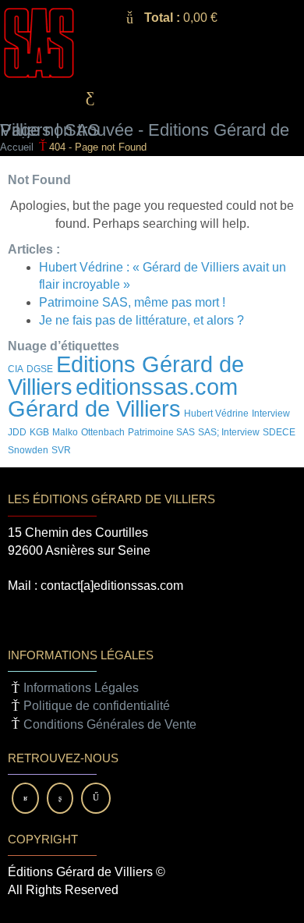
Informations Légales (81, 687)
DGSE (40, 369)
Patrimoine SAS (161, 432)
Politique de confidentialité (96, 705)
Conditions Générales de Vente (109, 724)
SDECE (279, 432)
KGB (39, 432)
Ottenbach (103, 432)
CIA (15, 369)
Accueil (17, 147)
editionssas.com (157, 386)
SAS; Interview (229, 432)
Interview (271, 413)
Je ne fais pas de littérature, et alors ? (141, 320)
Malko (65, 432)
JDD (17, 432)
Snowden (28, 450)
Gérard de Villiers (94, 408)
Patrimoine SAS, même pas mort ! (132, 302)
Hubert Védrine (216, 413)
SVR (61, 450)
